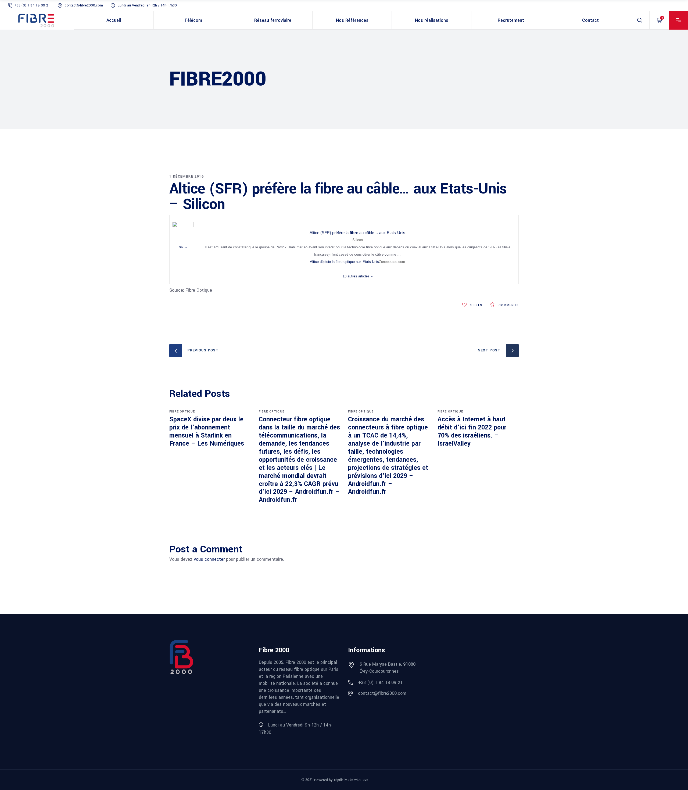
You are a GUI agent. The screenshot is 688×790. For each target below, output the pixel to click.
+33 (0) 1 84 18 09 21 (32, 5)
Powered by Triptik (328, 779)
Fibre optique (182, 412)
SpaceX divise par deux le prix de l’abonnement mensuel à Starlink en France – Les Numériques (206, 431)
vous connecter (209, 559)
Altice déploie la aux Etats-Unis (344, 262)
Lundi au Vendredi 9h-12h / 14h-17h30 (147, 5)
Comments (508, 305)
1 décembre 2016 (186, 176)
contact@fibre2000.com (84, 5)
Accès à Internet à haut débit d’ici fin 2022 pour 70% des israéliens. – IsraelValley (472, 431)
